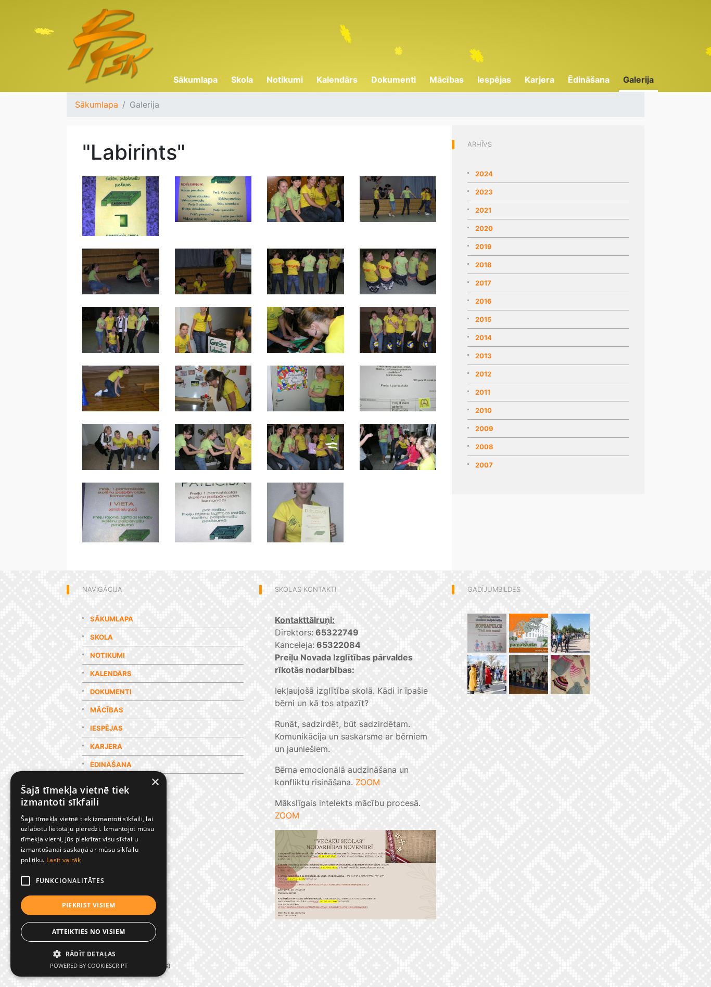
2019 (483, 246)
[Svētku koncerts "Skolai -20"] (528, 632)
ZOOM (367, 782)
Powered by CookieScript (89, 965)
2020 (484, 228)
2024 (484, 174)
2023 (484, 192)
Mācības (446, 79)
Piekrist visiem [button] (89, 905)
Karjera (539, 79)
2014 (483, 337)
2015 (483, 319)
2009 (484, 428)
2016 (483, 301)
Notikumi (284, 79)
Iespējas (494, 79)
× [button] (155, 782)
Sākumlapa (195, 79)
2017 (483, 283)
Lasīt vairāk (63, 859)
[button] (88, 954)
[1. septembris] (528, 674)
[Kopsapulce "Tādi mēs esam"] (486, 632)
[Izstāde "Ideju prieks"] (570, 674)
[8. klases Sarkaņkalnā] (570, 632)
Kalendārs (337, 79)
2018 (483, 265)
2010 (483, 410)
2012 (483, 374)
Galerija (638, 79)
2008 (484, 447)
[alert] (88, 874)
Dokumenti (393, 79)
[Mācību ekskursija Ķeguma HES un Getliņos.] (486, 674)
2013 (483, 356)
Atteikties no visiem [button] (88, 931)
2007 (484, 465)
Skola (242, 79)
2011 (482, 392)
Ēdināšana (589, 79)
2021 (483, 210)
